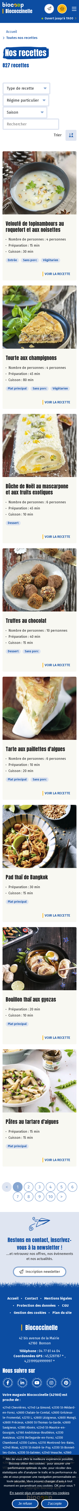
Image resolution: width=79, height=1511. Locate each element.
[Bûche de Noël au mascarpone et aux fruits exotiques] (39, 445)
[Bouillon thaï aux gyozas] (39, 958)
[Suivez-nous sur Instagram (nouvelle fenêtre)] (51, 1383)
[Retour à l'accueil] (13, 5)
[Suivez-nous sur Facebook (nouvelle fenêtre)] (8, 1383)
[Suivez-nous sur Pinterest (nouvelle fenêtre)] (66, 1383)
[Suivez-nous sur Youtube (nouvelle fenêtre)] (37, 1383)
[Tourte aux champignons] (39, 317)
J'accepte (55, 1503)
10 (50, 1196)
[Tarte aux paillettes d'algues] (39, 708)
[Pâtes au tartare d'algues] (39, 1080)
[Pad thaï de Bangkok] (39, 836)
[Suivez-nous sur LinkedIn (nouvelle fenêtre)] (22, 1383)
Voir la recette (57, 274)
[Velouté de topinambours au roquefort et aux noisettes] (39, 182)
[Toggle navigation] (74, 10)
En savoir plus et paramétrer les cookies (39, 1493)
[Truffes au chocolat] (39, 579)
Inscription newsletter (42, 1272)
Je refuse (25, 1503)
